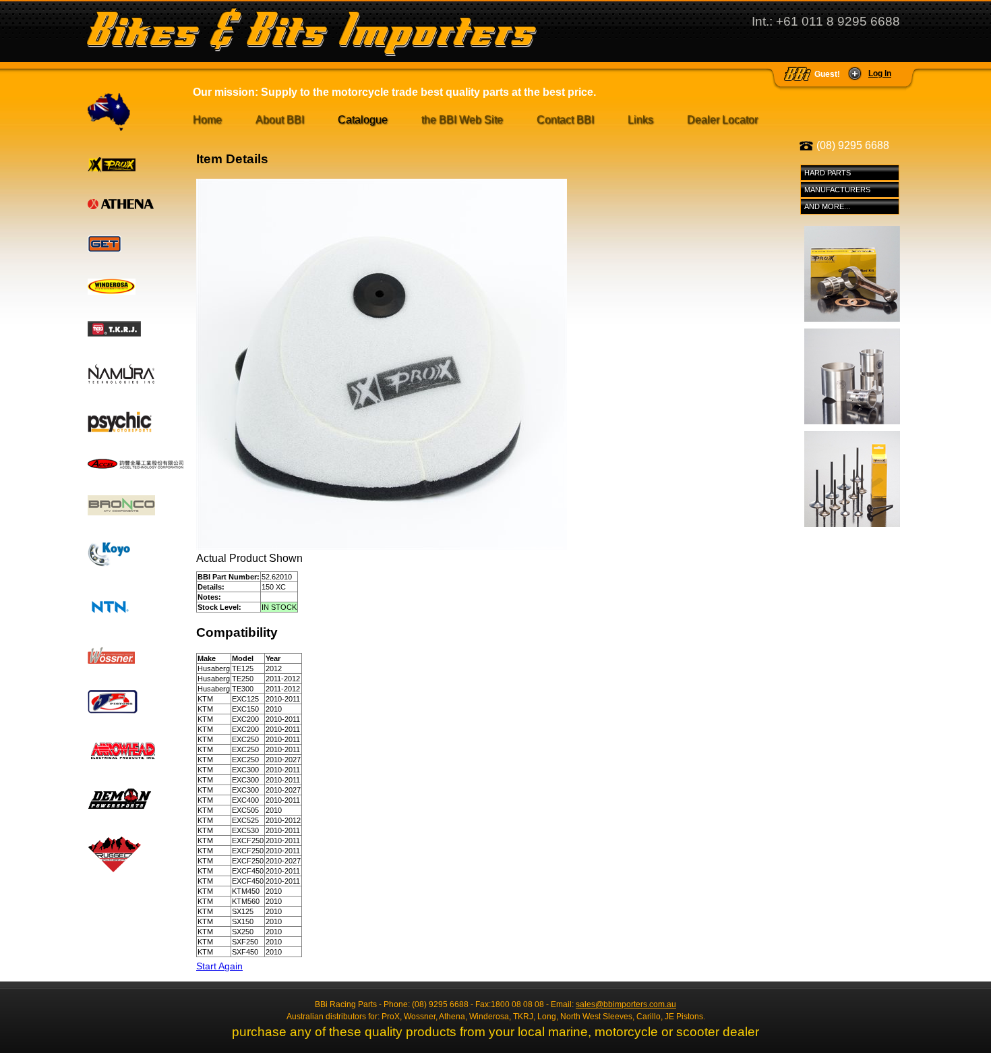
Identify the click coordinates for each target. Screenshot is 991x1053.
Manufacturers (837, 190)
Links (640, 119)
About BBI (280, 119)
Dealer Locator (722, 119)
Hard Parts (827, 173)
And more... (827, 206)
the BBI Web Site (462, 119)
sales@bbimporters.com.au (626, 1004)
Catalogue (363, 119)
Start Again (219, 966)
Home (207, 119)
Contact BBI (565, 119)
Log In (879, 73)
